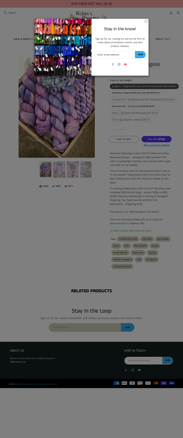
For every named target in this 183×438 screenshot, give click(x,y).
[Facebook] (112, 64)
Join (140, 54)
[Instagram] (119, 64)
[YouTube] (125, 64)
